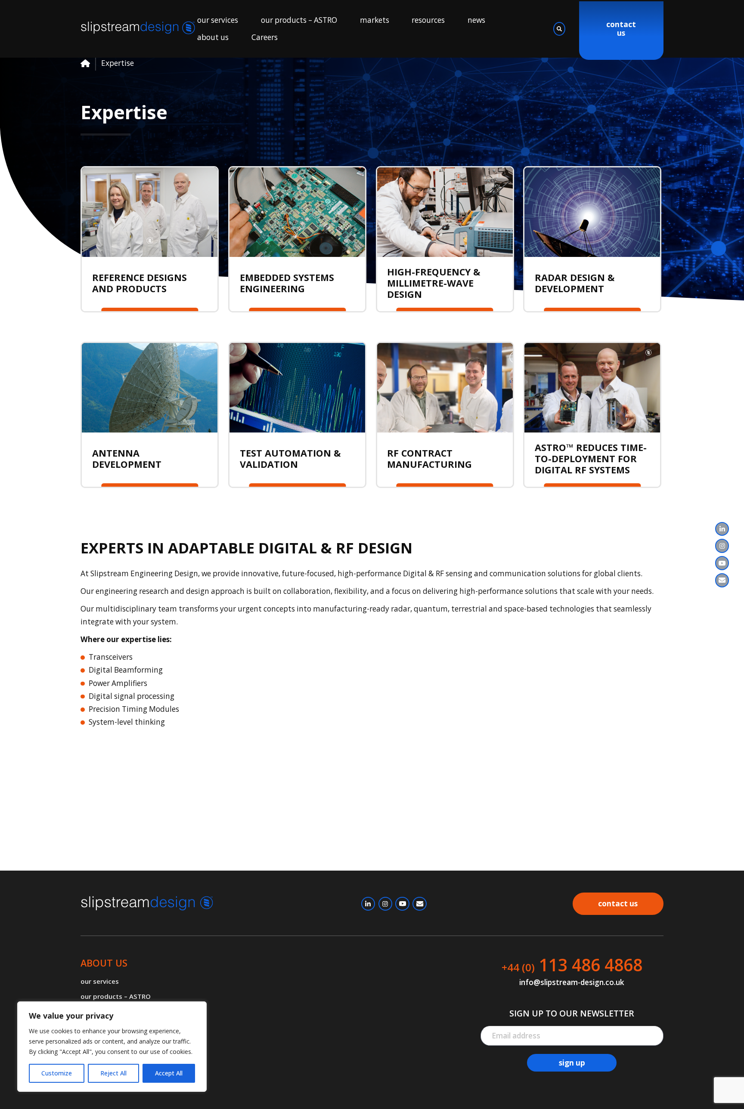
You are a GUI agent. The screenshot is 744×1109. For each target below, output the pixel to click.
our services (217, 20)
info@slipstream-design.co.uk (571, 982)
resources (428, 20)
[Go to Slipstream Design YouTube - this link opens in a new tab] (722, 563)
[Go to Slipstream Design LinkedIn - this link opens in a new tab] (722, 528)
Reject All (113, 1073)
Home (85, 63)
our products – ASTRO (299, 20)
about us (213, 37)
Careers (264, 37)
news (476, 20)
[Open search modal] (559, 29)
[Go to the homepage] (139, 28)
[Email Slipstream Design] (722, 580)
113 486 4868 (572, 965)
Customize (56, 1073)
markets (374, 20)
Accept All (169, 1073)
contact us (621, 28)
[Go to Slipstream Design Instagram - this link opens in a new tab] (722, 546)
